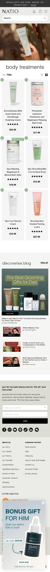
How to (11, 335)
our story (6, 446)
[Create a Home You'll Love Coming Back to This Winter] (12, 347)
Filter (9, 75)
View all (44, 263)
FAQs (27, 451)
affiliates (5, 482)
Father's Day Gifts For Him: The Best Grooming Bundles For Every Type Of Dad (24, 320)
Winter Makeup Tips (31, 328)
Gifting (10, 313)
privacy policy (31, 473)
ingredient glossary (10, 468)
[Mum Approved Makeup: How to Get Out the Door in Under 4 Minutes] (12, 362)
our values (6, 451)
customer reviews (10, 477)
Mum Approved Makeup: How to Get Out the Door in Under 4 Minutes (35, 360)
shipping (29, 455)
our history (6, 455)
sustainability (8, 464)
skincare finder (31, 468)
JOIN (25, 421)
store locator (30, 446)
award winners (8, 473)
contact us (29, 464)
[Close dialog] (43, 502)
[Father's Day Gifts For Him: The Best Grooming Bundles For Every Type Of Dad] (25, 292)
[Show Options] (45, 407)
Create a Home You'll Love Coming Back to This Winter (34, 344)
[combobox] (25, 18)
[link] (24, 535)
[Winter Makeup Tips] (12, 332)
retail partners (8, 486)
